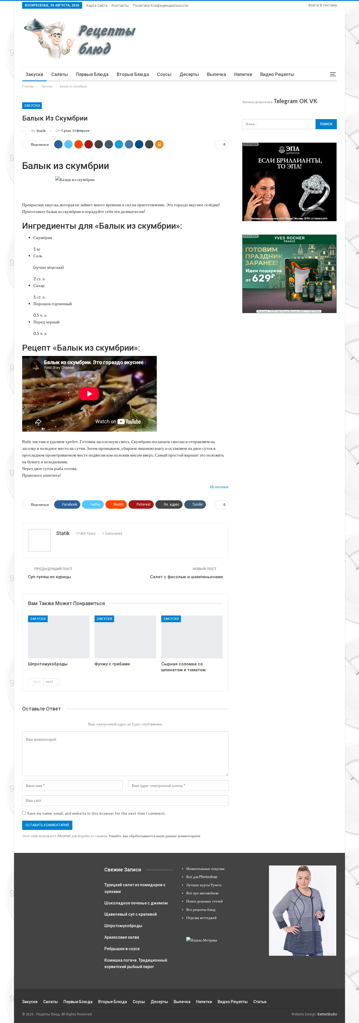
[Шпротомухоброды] (58, 636)
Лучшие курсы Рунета (204, 885)
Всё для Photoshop (201, 876)
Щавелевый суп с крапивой (130, 914)
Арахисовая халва (121, 937)
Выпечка (216, 74)
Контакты (120, 5)
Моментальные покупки (205, 868)
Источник (219, 486)
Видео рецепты (277, 74)
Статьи (259, 1001)
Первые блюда (92, 74)
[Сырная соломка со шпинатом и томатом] (192, 636)
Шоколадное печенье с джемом (136, 903)
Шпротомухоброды (123, 926)
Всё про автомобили (202, 893)
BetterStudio (327, 1014)
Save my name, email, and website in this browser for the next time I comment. (96, 813)
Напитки (243, 74)
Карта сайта (96, 5)
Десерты (189, 74)
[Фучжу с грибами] (125, 636)
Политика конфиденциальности (160, 5)
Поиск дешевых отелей (204, 901)
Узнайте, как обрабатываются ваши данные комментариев (154, 836)
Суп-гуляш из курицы (49, 576)
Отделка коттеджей (201, 917)
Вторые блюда (133, 74)
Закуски (34, 74)
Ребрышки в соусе (122, 948)
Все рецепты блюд (200, 909)
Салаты (59, 74)
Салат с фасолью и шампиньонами (186, 576)
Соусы (164, 74)
